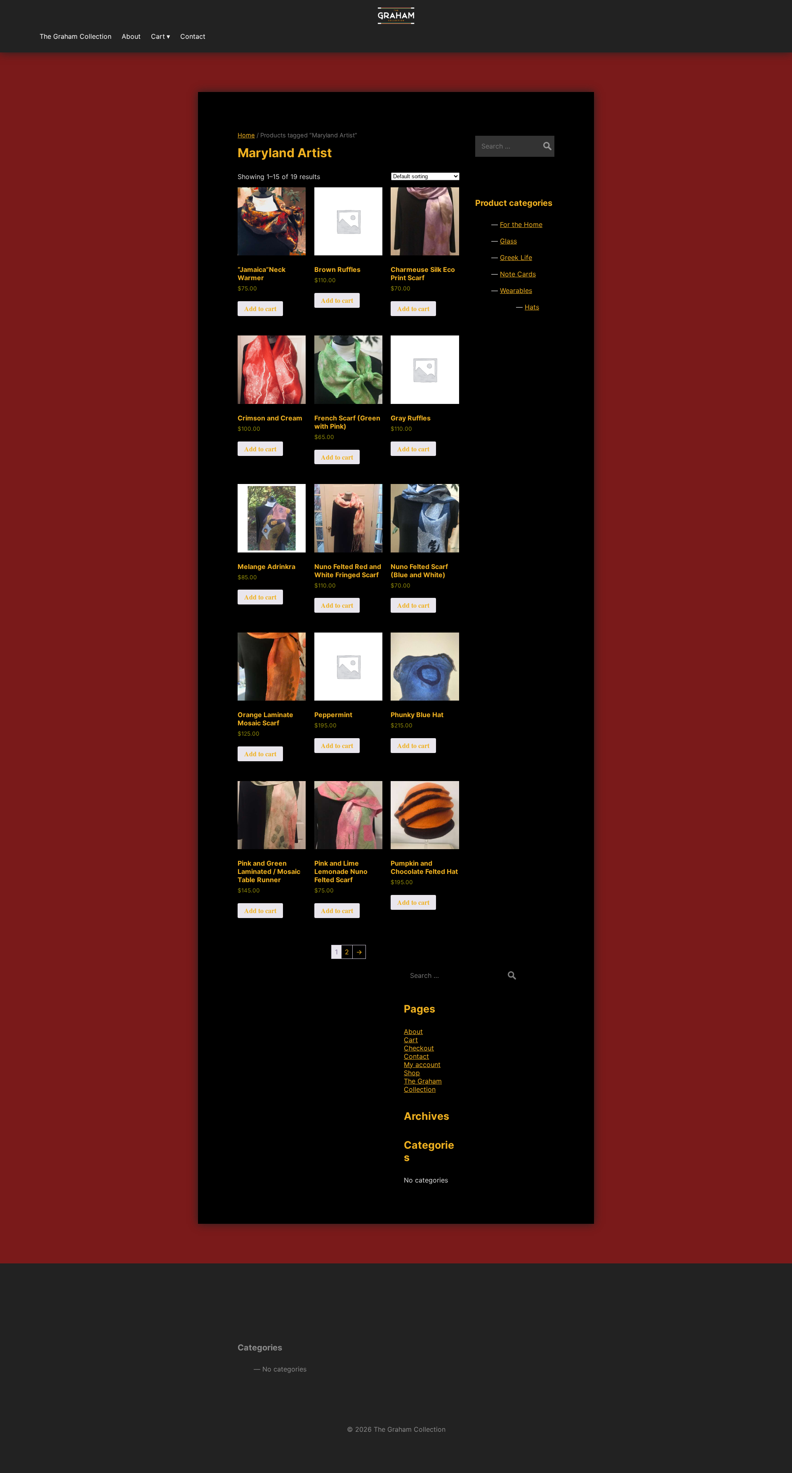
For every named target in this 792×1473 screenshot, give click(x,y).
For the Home (521, 224)
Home (246, 135)
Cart (411, 1040)
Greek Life (516, 257)
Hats (532, 307)
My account (422, 1064)
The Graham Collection (423, 1085)
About (413, 1031)
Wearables (516, 290)
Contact (416, 1056)
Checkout (419, 1048)
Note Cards (518, 274)
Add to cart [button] (260, 308)
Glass (508, 241)
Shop (412, 1073)
